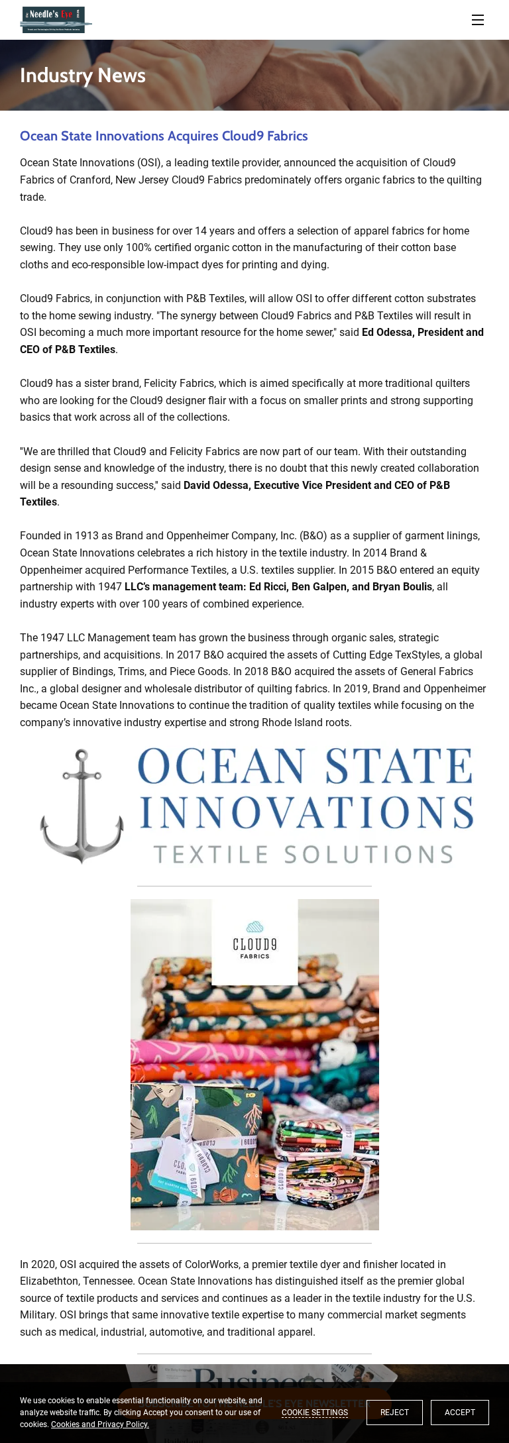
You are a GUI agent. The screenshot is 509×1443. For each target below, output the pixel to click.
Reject (394, 1412)
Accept (460, 1412)
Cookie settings (315, 1412)
